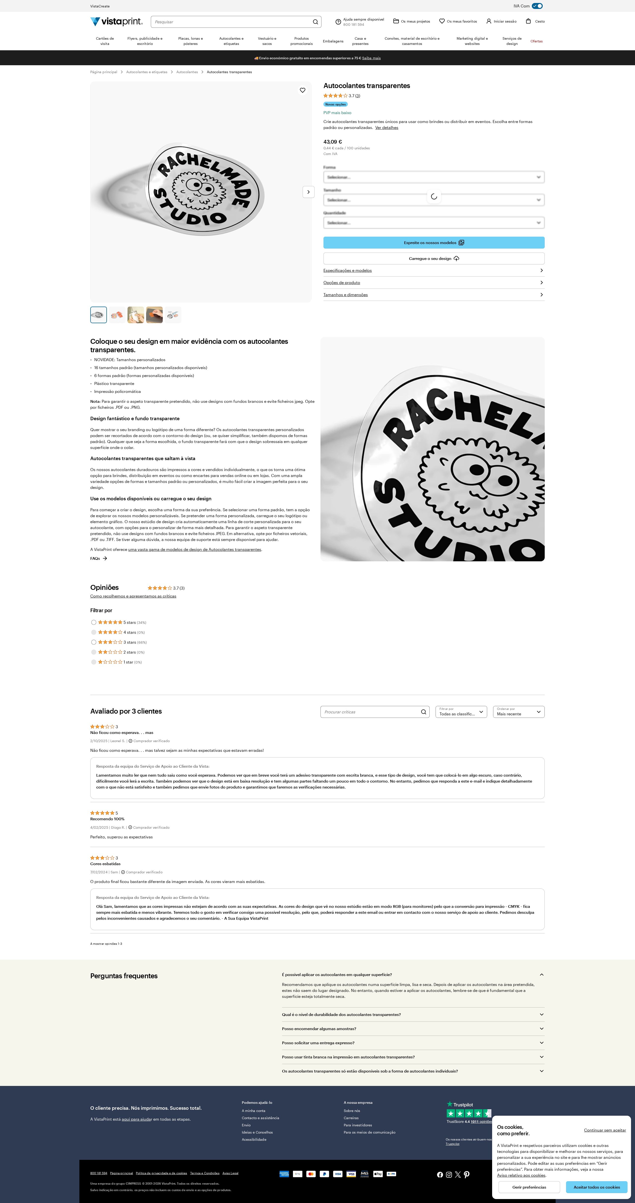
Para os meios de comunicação (369, 1132)
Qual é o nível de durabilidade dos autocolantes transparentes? (341, 1014)
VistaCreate (100, 6)
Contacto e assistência (261, 1118)
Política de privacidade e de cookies (161, 1173)
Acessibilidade (254, 1139)
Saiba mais (371, 58)
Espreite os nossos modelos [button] (430, 242)
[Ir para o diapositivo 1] (98, 315)
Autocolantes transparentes (229, 72)
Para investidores (358, 1125)
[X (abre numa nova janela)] (458, 1175)
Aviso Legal (230, 1173)
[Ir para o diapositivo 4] (154, 315)
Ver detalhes (386, 127)
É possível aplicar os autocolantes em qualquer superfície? (337, 974)
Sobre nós (352, 1110)
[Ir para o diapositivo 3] (135, 315)
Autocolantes (187, 72)
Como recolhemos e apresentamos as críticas (133, 596)
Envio (246, 1125)
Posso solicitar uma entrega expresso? (318, 1042)
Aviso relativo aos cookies (521, 1175)
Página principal (103, 72)
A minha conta (254, 1110)
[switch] (532, 6)
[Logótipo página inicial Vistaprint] (116, 21)
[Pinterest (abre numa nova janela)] (467, 1175)
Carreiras (351, 1118)
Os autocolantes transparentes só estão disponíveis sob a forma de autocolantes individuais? (370, 1071)
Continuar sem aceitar (605, 1130)
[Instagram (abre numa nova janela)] (449, 1175)
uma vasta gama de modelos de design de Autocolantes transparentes (194, 549)
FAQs (95, 558)
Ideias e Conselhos (257, 1132)
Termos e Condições (205, 1173)
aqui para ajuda (136, 1119)
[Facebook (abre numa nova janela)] (440, 1175)
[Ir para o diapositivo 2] (117, 315)
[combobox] (232, 22)
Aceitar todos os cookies (597, 1187)
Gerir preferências (529, 1187)
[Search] (424, 712)
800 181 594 (98, 1173)
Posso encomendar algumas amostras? (319, 1028)
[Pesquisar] (315, 22)
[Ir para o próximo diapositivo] (309, 192)
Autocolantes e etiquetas (146, 72)
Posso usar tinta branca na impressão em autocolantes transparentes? (348, 1056)
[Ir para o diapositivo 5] (173, 315)
